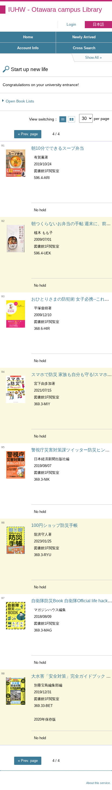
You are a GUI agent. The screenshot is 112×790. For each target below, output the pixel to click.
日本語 (98, 24)
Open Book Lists (20, 101)
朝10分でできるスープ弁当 (57, 148)
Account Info (28, 48)
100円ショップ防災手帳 (54, 525)
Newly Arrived (84, 37)
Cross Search (84, 48)
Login (71, 24)
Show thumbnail (71, 119)
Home (28, 37)
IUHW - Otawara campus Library (55, 9)
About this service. (98, 783)
